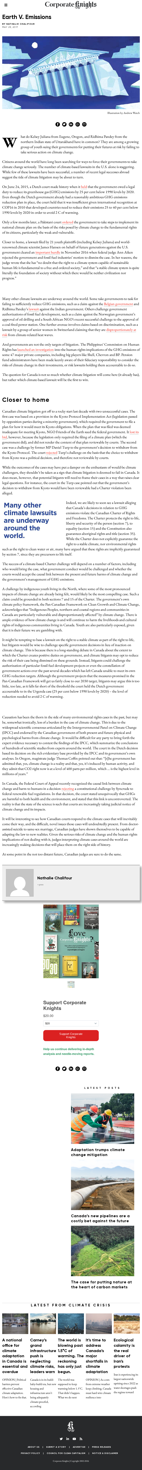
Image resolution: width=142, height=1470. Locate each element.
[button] (129, 300)
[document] (71, 735)
